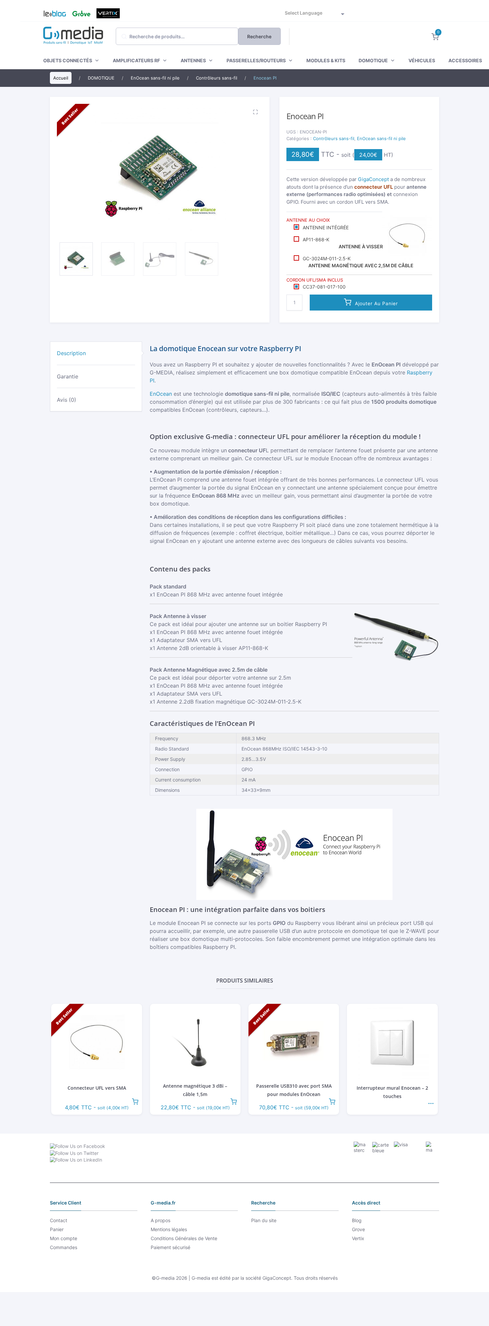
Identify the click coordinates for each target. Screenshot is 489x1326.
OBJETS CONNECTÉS (67, 60)
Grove (81, 13)
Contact (58, 1220)
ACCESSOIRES (465, 60)
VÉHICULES (421, 60)
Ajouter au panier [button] (135, 1101)
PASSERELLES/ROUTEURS (256, 60)
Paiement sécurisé (170, 1247)
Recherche (259, 36)
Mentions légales (169, 1229)
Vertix (108, 13)
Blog (52, 13)
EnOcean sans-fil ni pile (381, 138)
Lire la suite (430, 1101)
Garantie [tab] (67, 376)
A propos (160, 1220)
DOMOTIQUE (373, 60)
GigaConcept (373, 179)
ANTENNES (193, 60)
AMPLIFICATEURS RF (136, 60)
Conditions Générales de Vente (184, 1238)
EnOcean (161, 393)
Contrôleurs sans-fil (333, 138)
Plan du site (263, 1220)
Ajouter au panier (376, 303)
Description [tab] (71, 353)
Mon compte (63, 1238)
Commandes (63, 1247)
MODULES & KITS (325, 60)
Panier (57, 1229)
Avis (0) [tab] (66, 399)
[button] (254, 112)
